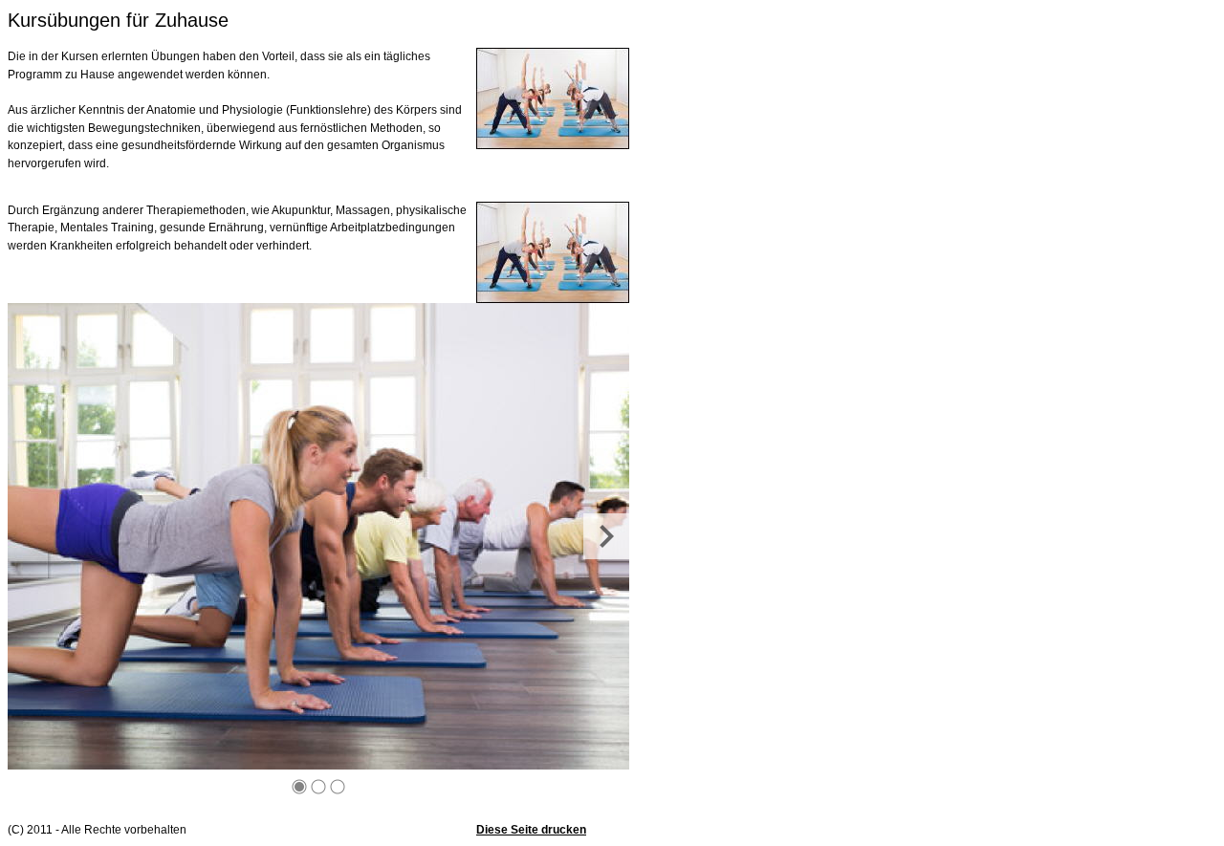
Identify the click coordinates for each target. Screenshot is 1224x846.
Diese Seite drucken (531, 829)
